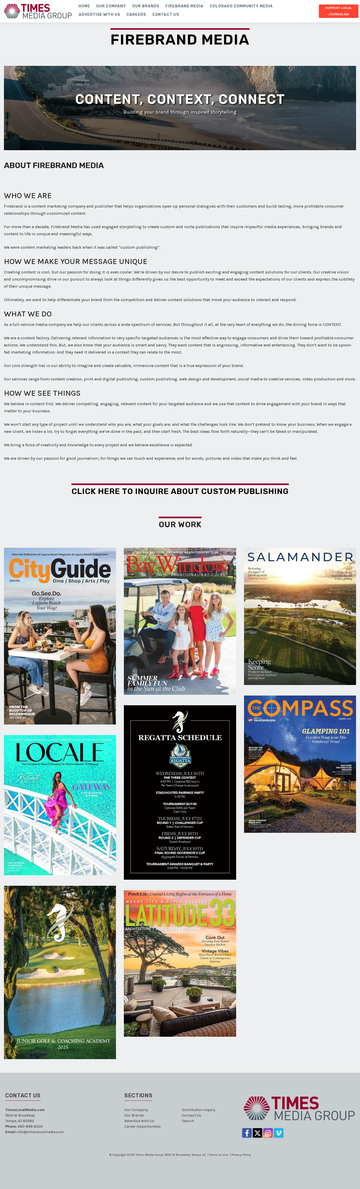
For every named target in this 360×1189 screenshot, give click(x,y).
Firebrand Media (180, 39)
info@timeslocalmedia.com (40, 1132)
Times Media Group (149, 1155)
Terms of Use (218, 1155)
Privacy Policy (241, 1155)
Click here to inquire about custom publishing (180, 491)
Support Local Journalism (338, 11)
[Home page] (38, 11)
